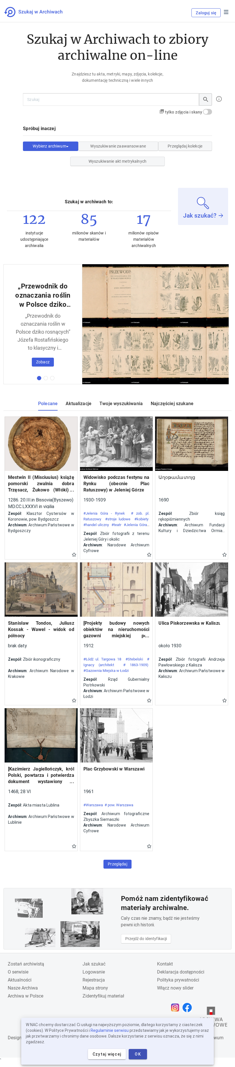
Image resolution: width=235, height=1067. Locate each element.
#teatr (116, 525)
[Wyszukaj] (205, 99)
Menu (226, 12)
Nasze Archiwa (23, 988)
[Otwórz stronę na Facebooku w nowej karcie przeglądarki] (189, 1007)
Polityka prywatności (178, 980)
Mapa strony (95, 988)
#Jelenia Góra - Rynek (104, 513)
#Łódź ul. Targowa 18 (102, 659)
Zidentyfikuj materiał (103, 996)
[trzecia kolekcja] (52, 378)
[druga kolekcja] (46, 378)
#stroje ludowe (117, 519)
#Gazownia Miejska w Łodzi (106, 670)
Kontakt (165, 964)
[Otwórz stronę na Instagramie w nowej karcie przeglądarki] (177, 1007)
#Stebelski (134, 659)
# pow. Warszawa (119, 805)
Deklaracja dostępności (180, 972)
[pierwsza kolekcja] (39, 378)
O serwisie (18, 972)
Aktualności (20, 980)
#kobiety (141, 519)
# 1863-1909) (136, 665)
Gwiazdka (74, 554)
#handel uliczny (96, 525)
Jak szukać (94, 964)
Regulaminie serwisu (110, 1030)
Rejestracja (94, 980)
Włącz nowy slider (175, 988)
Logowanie (94, 972)
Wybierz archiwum (49, 146)
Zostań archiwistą (26, 964)
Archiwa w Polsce (25, 996)
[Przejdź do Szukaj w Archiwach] (38, 12)
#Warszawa (93, 805)
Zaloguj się (206, 13)
